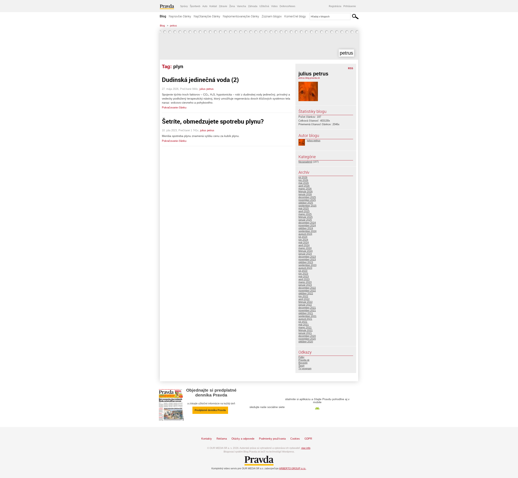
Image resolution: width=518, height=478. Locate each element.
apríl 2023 (304, 279)
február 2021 (305, 330)
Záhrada (252, 6)
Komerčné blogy (295, 16)
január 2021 (305, 333)
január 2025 (305, 219)
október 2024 (305, 228)
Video (274, 6)
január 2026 (305, 194)
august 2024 (305, 234)
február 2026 (305, 191)
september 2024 (307, 231)
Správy (184, 6)
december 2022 (307, 287)
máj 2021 (303, 324)
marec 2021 (305, 327)
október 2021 (305, 313)
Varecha (241, 6)
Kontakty (206, 438)
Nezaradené (305, 161)
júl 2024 (302, 236)
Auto (204, 6)
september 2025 (307, 205)
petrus (173, 25)
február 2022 (305, 302)
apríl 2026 (304, 185)
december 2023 (307, 256)
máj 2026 (303, 183)
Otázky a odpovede (242, 438)
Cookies (295, 438)
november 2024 (307, 225)
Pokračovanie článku (174, 107)
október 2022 (305, 293)
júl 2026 (302, 177)
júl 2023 (302, 270)
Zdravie (223, 6)
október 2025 (305, 202)
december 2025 (307, 197)
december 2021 (307, 307)
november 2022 (307, 290)
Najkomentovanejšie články (241, 16)
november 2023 (307, 259)
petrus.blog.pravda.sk (309, 78)
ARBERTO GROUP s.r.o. (292, 468)
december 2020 (307, 336)
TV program (304, 368)
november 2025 (307, 200)
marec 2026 (305, 188)
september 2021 (307, 316)
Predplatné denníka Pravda (210, 410)
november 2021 (307, 310)
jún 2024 (303, 239)
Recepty (303, 362)
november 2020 (307, 338)
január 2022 (305, 304)
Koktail (213, 6)
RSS (350, 68)
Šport (301, 365)
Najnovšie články (180, 16)
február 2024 (305, 251)
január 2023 (305, 285)
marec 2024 (305, 248)
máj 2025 (303, 208)
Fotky (301, 357)
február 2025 (305, 217)
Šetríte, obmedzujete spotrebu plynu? (213, 121)
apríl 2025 (304, 211)
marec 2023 (305, 282)
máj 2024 (303, 242)
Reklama (222, 438)
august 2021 (305, 319)
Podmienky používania (272, 438)
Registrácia (335, 6)
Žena (232, 6)
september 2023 (307, 265)
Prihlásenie (349, 6)
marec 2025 (305, 214)
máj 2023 (303, 276)
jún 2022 (303, 296)
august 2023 (305, 268)
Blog (163, 16)
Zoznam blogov (272, 16)
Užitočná (264, 6)
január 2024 (305, 253)
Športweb (195, 6)
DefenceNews (287, 6)
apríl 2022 (304, 299)
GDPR (308, 438)
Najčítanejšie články (207, 16)
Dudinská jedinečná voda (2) (200, 79)
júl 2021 (302, 321)
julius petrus (207, 88)
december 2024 (307, 222)
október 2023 (305, 262)
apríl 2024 (304, 245)
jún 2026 (303, 180)
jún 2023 (303, 273)
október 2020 (305, 341)
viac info (305, 448)
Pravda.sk (303, 360)
